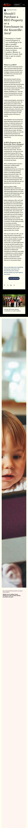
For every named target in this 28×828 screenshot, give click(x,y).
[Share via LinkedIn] (11, 285)
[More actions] (23, 10)
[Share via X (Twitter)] (7, 285)
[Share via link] (14, 285)
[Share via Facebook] (4, 285)
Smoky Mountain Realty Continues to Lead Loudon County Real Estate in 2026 (12, 310)
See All (22, 292)
